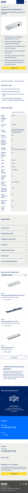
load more (14, 357)
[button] (1, 399)
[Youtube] (26, 484)
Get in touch (5, 457)
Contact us (14, 68)
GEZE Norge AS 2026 (5, 487)
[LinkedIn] (24, 484)
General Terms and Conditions (7, 488)
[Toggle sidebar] (22, 2)
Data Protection (16, 488)
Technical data (19, 81)
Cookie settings (4, 490)
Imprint (13, 490)
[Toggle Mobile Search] (18, 2)
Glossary (9, 490)
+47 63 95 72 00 (8, 427)
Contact (3, 446)
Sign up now (13, 473)
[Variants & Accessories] (14, 275)
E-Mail (15, 378)
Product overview (7, 81)
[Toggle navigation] (26, 2)
